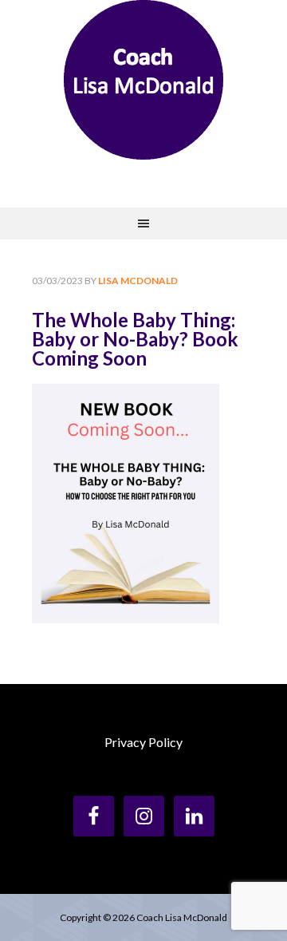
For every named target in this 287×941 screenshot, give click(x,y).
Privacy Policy (143, 741)
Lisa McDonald (143, 80)
